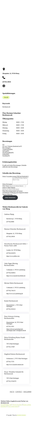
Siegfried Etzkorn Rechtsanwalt (14, 354)
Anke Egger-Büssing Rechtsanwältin (11, 264)
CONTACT (18, 392)
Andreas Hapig (9, 214)
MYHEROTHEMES (21, 415)
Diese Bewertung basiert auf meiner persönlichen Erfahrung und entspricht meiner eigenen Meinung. (15, 192)
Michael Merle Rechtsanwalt (13, 283)
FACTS (12, 392)
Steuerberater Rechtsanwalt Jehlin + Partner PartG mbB (15, 245)
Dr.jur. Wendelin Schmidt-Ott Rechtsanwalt (13, 373)
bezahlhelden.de (6, 405)
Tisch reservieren (13, 406)
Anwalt (6, 97)
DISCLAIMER (27, 392)
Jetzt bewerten (10, 197)
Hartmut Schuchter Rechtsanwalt (15, 229)
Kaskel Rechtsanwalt (11, 301)
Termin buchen (17, 405)
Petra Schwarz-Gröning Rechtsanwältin (11, 317)
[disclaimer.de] (14, 16)
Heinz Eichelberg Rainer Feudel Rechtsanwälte (14, 338)
